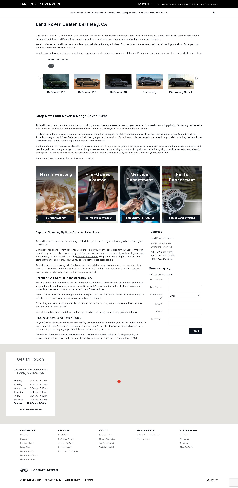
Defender (24, 434)
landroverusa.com (30, 480)
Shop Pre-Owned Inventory (98, 218)
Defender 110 (56, 92)
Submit (196, 331)
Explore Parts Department (182, 218)
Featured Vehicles (65, 447)
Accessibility (73, 480)
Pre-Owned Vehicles (66, 439)
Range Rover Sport (27, 451)
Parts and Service (146, 12)
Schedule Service (143, 439)
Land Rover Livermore (45, 469)
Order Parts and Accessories (148, 434)
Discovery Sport (180, 92)
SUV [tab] (51, 66)
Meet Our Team (186, 447)
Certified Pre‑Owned (66, 443)
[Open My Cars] (213, 12)
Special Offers (114, 12)
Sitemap (89, 480)
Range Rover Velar (27, 459)
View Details (56, 98)
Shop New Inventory (56, 218)
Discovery (149, 92)
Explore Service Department (140, 218)
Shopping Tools (129, 12)
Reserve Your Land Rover (68, 451)
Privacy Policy (53, 480)
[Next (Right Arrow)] (197, 78)
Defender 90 (118, 92)
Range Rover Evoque (28, 455)
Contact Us (184, 439)
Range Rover (25, 447)
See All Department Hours (31, 409)
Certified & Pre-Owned (95, 12)
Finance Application (107, 439)
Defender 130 (87, 92)
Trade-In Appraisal (106, 447)
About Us (160, 12)
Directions (184, 443)
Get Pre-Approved (106, 443)
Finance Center (105, 434)
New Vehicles (77, 12)
